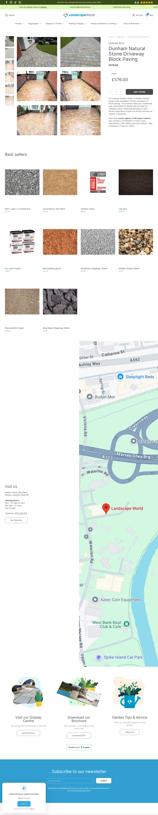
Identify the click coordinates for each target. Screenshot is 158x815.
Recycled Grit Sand (14, 328)
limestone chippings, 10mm (94, 268)
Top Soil (123, 209)
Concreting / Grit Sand (54, 209)
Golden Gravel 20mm (129, 268)
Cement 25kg (87, 209)
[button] (10, 15)
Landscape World (116, 43)
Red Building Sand (52, 268)
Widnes (113, 7)
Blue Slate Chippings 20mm (56, 328)
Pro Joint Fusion (13, 268)
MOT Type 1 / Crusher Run (18, 209)
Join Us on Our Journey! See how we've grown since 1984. (79, 2)
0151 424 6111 (21, 513)
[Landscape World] (79, 15)
